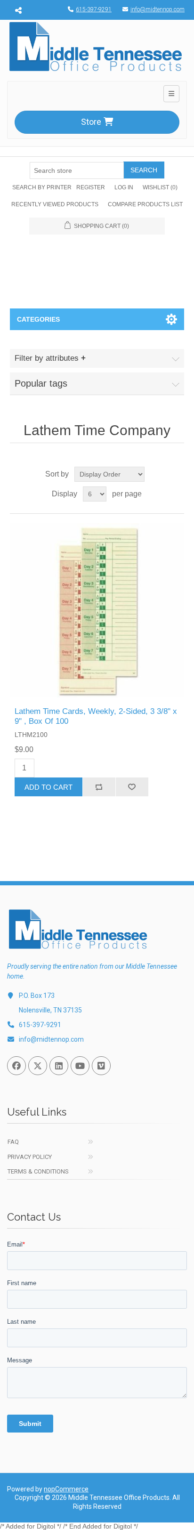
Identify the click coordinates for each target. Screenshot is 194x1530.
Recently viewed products (54, 204)
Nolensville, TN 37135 (50, 1010)
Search (143, 170)
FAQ (13, 1141)
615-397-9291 (94, 9)
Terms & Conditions (38, 1171)
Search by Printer (42, 187)
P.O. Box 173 (37, 995)
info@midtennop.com (157, 9)
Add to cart (48, 787)
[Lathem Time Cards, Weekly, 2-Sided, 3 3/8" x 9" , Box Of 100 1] (97, 610)
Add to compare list (98, 786)
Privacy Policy (30, 1156)
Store (91, 122)
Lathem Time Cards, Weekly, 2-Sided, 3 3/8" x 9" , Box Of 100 (96, 716)
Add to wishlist (131, 786)
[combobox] (77, 170)
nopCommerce (66, 1489)
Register (90, 187)
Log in (123, 187)
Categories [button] (38, 319)
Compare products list (145, 204)
